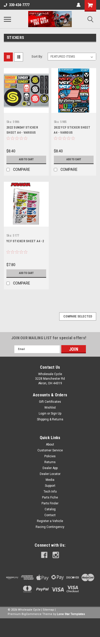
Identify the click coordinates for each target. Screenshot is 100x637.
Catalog (50, 509)
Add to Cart (26, 159)
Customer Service (50, 450)
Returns (50, 462)
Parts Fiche (50, 497)
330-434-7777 (19, 5)
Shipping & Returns (50, 419)
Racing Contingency (50, 527)
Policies (50, 456)
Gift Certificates (50, 402)
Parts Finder (50, 503)
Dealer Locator (50, 474)
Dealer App (50, 468)
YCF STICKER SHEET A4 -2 (25, 241)
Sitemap (48, 609)
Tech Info (50, 491)
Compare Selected (77, 316)
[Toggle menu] (7, 19)
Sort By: (37, 56)
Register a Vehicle (50, 521)
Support (50, 485)
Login (42, 413)
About (50, 444)
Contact (50, 515)
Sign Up (56, 413)
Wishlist (50, 407)
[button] (50, 627)
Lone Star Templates (71, 614)
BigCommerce (32, 614)
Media (50, 480)
